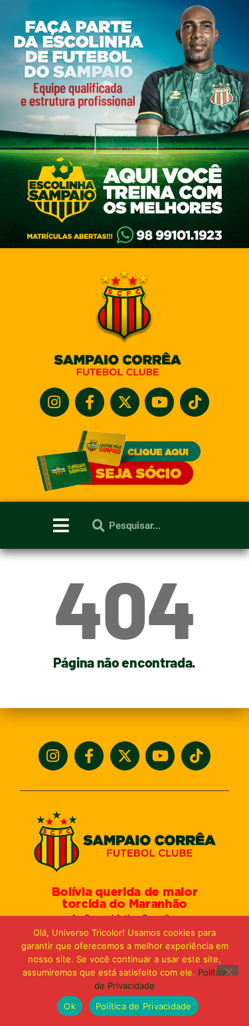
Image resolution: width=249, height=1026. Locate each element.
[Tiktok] (194, 402)
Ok (70, 1006)
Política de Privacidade (144, 1006)
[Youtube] (159, 402)
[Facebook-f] (89, 402)
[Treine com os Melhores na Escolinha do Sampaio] (124, 245)
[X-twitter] (124, 402)
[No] (227, 970)
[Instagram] (54, 402)
